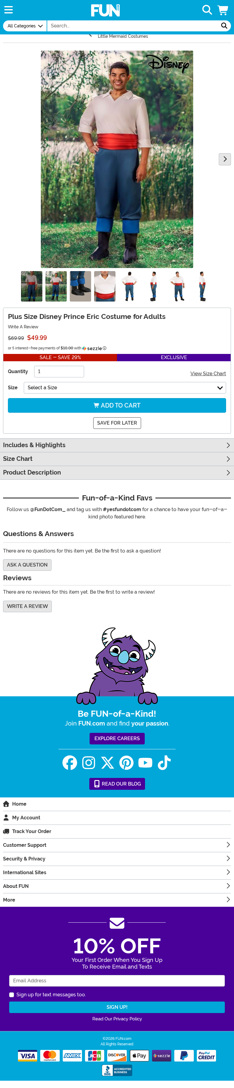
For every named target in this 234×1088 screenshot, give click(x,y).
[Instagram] (88, 762)
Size (13, 387)
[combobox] (132, 25)
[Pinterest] (126, 762)
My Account (26, 818)
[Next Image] (225, 159)
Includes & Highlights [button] (34, 445)
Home (19, 804)
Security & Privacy (24, 859)
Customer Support (24, 845)
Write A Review (23, 326)
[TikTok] (164, 762)
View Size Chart (208, 373)
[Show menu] (8, 10)
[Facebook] (69, 762)
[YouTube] (145, 762)
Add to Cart (120, 405)
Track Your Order (31, 831)
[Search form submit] (224, 25)
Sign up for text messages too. (51, 995)
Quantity (18, 371)
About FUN (16, 886)
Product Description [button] (32, 472)
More (9, 900)
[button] (223, 10)
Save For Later (117, 423)
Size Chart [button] (18, 458)
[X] (107, 762)
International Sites (24, 872)
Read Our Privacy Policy (117, 1019)
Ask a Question (27, 565)
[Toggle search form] (207, 10)
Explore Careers (117, 738)
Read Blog (121, 784)
